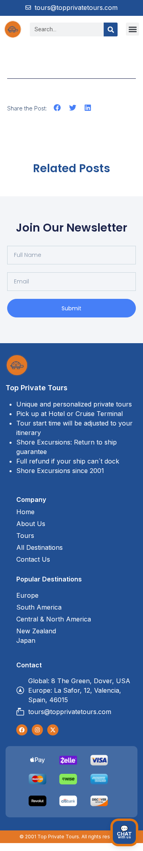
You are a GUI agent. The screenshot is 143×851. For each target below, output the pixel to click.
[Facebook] (21, 729)
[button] (132, 29)
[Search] (111, 29)
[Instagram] (37, 729)
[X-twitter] (52, 729)
